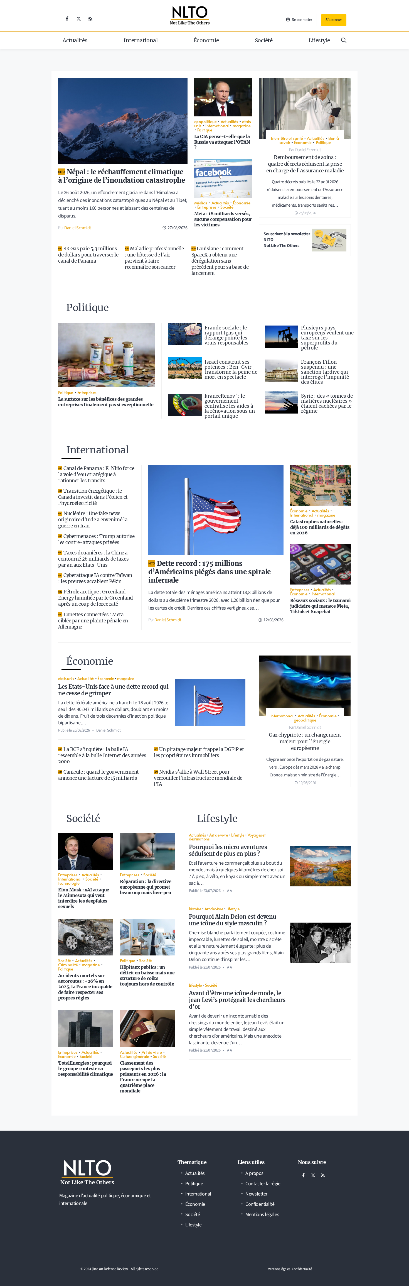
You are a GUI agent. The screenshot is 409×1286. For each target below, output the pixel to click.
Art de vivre (152, 1052)
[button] (344, 40)
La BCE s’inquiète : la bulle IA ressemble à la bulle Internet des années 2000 (102, 755)
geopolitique (205, 121)
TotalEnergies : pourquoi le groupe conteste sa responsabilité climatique (85, 1068)
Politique (204, 130)
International (140, 40)
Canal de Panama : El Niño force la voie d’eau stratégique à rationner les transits (96, 474)
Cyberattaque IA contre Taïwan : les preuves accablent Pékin (95, 578)
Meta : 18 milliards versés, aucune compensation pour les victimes (223, 219)
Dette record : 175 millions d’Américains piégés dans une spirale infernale (209, 572)
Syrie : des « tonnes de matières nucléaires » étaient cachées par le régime (327, 403)
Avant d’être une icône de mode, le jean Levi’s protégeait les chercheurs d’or (237, 1000)
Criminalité (68, 964)
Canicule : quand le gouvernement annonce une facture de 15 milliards (98, 775)
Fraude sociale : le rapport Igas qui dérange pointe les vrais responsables (226, 335)
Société (264, 40)
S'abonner (334, 20)
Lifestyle (319, 40)
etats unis (66, 678)
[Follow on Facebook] (67, 18)
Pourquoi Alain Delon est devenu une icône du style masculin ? (232, 920)
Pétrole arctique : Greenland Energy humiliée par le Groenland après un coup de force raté (95, 598)
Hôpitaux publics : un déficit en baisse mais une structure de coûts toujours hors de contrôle (147, 975)
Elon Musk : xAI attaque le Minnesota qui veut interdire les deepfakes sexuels (83, 898)
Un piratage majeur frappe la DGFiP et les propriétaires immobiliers (199, 752)
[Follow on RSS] (90, 18)
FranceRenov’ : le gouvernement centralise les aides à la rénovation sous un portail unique (229, 406)
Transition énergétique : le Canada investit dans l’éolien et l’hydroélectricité (93, 497)
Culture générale (134, 1056)
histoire (195, 908)
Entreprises (206, 207)
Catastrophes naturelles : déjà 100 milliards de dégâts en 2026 (319, 527)
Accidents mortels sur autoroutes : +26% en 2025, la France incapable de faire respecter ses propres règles (85, 987)
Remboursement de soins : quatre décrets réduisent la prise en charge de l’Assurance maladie (305, 164)
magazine (241, 125)
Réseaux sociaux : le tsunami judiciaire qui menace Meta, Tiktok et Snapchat (320, 606)
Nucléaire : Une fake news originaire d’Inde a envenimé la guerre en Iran (92, 519)
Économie (206, 40)
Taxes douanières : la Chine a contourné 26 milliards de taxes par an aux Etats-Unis (93, 559)
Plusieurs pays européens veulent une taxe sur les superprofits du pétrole (327, 338)
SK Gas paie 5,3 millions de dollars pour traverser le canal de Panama (88, 255)
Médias (200, 203)
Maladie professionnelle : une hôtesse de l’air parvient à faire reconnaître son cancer (154, 258)
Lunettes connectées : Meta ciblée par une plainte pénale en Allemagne (93, 621)
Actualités (75, 40)
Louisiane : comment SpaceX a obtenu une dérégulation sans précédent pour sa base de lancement (220, 261)
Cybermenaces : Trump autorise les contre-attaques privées (96, 539)
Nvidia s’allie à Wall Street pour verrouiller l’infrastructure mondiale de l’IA (198, 778)
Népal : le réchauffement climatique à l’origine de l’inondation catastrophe (121, 176)
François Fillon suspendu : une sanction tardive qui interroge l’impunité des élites (325, 372)
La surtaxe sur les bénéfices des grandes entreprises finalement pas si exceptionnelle (105, 401)
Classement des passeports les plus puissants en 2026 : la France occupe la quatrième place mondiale (143, 1077)
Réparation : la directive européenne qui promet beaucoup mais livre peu (145, 887)
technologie (68, 883)
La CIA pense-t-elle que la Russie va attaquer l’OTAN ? (222, 142)
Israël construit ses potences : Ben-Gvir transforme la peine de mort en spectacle (230, 369)
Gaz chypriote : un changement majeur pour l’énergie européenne (305, 741)
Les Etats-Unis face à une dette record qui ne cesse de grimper (113, 690)
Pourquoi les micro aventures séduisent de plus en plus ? (228, 850)
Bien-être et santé (287, 138)
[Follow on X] (78, 18)
